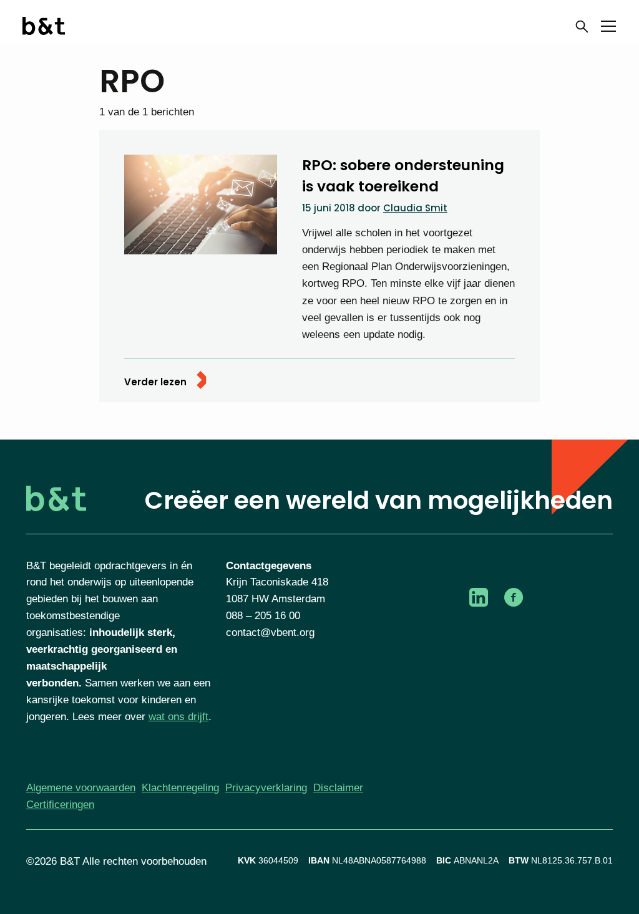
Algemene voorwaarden (80, 788)
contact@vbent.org (270, 632)
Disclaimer (338, 788)
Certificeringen (60, 805)
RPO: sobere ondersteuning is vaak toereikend (403, 175)
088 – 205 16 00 (263, 616)
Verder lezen (155, 381)
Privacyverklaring (266, 788)
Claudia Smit (415, 207)
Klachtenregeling (180, 788)
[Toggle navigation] (608, 28)
